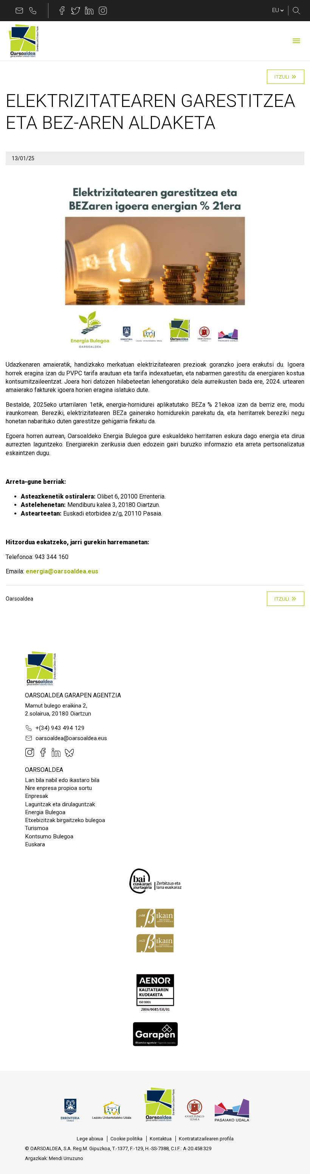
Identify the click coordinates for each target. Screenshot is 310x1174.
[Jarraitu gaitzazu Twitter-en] (75, 10)
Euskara (35, 844)
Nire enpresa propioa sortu (58, 788)
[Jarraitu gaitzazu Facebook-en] (62, 10)
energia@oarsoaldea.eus (62, 571)
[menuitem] (90, 1138)
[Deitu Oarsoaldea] (32, 10)
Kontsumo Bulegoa (49, 836)
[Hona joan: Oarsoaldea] (23, 40)
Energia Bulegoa (45, 812)
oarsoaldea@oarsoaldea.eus (71, 738)
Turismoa (36, 828)
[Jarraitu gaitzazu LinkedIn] (89, 10)
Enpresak (36, 796)
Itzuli (281, 77)
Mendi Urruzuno (66, 1158)
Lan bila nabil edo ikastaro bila (62, 780)
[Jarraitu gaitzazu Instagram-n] (102, 10)
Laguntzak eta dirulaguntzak (60, 804)
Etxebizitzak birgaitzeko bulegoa (65, 820)
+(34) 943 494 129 (60, 728)
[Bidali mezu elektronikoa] (19, 10)
